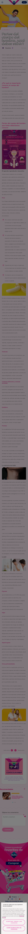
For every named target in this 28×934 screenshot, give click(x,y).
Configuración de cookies (14, 928)
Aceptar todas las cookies (14, 922)
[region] (14, 918)
